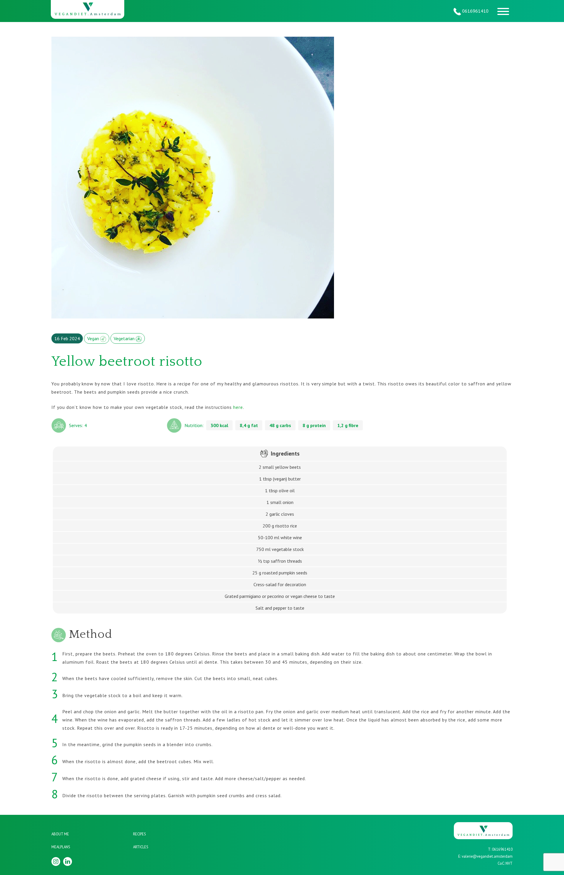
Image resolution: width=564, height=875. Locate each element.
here (238, 407)
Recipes (139, 834)
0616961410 (475, 11)
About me (60, 834)
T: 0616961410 (500, 849)
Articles (140, 846)
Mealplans (60, 846)
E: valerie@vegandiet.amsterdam (485, 856)
